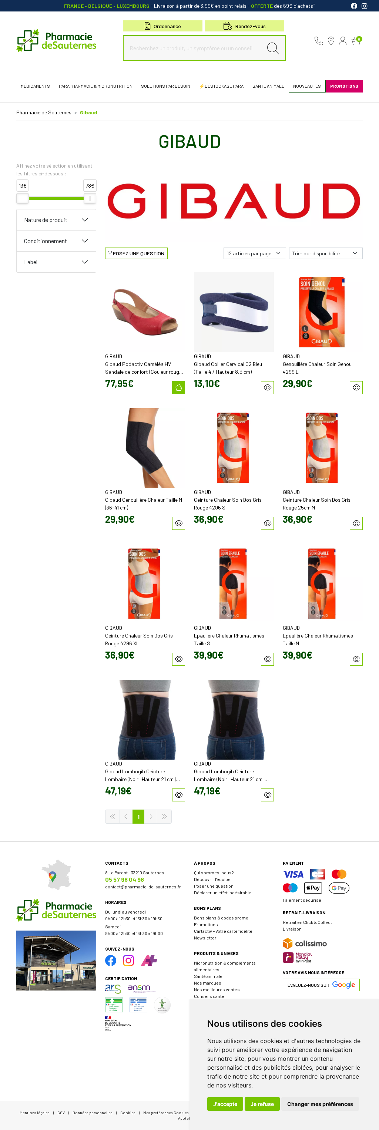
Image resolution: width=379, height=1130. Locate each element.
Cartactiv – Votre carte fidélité (223, 931)
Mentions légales (35, 1112)
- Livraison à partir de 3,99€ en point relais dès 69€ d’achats (189, 6)
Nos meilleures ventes (217, 989)
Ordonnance (167, 26)
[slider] (22, 198)
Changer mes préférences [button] (320, 1104)
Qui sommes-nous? (214, 872)
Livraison (292, 928)
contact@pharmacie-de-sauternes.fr (143, 886)
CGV (61, 1112)
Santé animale (208, 976)
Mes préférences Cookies (166, 1112)
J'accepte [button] (225, 1104)
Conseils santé (209, 996)
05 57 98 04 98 (124, 879)
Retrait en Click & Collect (307, 922)
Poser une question (214, 885)
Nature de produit (45, 219)
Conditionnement (45, 240)
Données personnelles (93, 1112)
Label (30, 261)
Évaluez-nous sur (308, 985)
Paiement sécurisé (302, 899)
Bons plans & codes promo (221, 917)
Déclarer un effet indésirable (222, 892)
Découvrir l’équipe (212, 879)
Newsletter (205, 937)
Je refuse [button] (262, 1104)
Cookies (127, 1112)
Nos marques (207, 982)
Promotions (206, 924)
